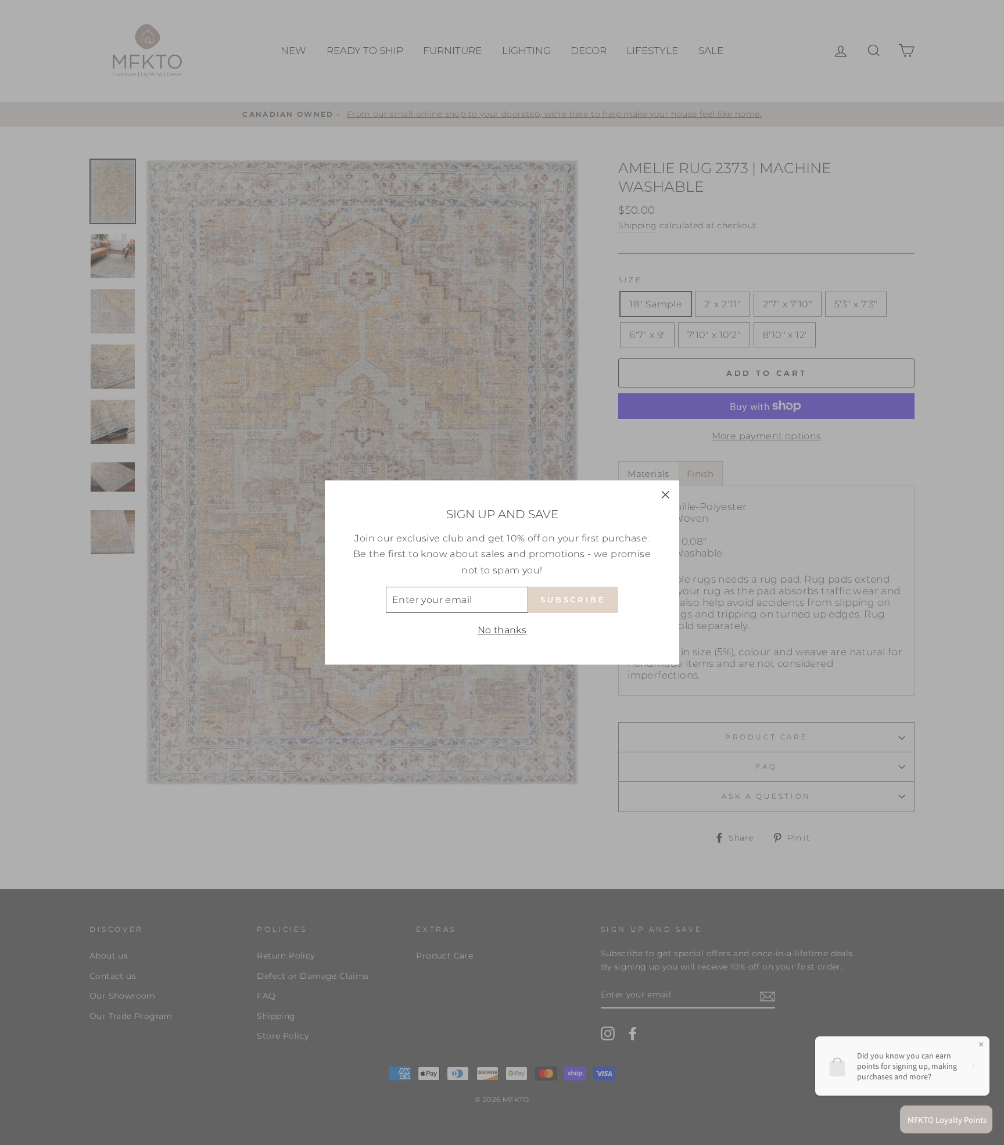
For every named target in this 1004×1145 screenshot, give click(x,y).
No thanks (502, 630)
